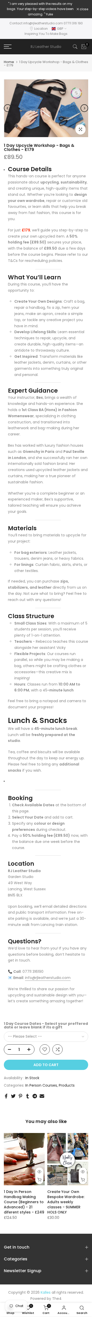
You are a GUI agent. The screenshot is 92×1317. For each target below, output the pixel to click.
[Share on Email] (42, 1096)
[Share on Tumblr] (27, 1096)
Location (41, 28)
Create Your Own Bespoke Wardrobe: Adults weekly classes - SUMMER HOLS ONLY (65, 1202)
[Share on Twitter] (13, 1096)
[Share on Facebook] (6, 1096)
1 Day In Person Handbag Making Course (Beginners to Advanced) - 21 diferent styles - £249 (24, 1202)
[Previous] (8, 108)
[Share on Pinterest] (20, 1096)
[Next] (84, 108)
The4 (57, 1298)
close (83, 9)
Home (9, 62)
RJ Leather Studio (46, 46)
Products (67, 1085)
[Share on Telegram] (34, 1096)
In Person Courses (41, 1085)
